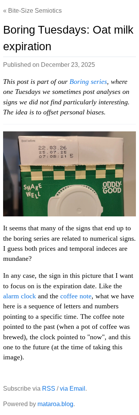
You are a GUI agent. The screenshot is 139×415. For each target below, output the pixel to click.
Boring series (88, 81)
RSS (48, 388)
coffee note (76, 296)
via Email (72, 388)
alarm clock (19, 296)
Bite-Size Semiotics (35, 10)
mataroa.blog (55, 404)
